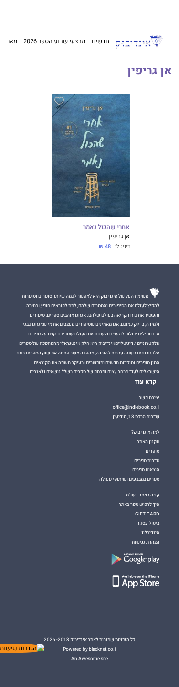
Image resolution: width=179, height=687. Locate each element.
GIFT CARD (101, 13)
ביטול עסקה (148, 522)
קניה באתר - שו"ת (142, 494)
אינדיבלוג (150, 532)
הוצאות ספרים (145, 469)
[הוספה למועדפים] (59, 102)
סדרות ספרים (146, 460)
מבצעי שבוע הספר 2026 (54, 41)
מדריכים (74, 13)
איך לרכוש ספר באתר (139, 504)
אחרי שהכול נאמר (106, 227)
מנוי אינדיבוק (45, 13)
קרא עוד (146, 381)
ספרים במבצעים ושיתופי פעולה (129, 479)
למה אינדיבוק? (129, 13)
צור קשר (19, 13)
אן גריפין (119, 236)
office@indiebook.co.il (136, 407)
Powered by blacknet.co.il (89, 649)
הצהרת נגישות (145, 542)
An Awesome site (89, 658)
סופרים (152, 451)
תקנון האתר (148, 441)
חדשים (100, 41)
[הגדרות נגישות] (22, 648)
